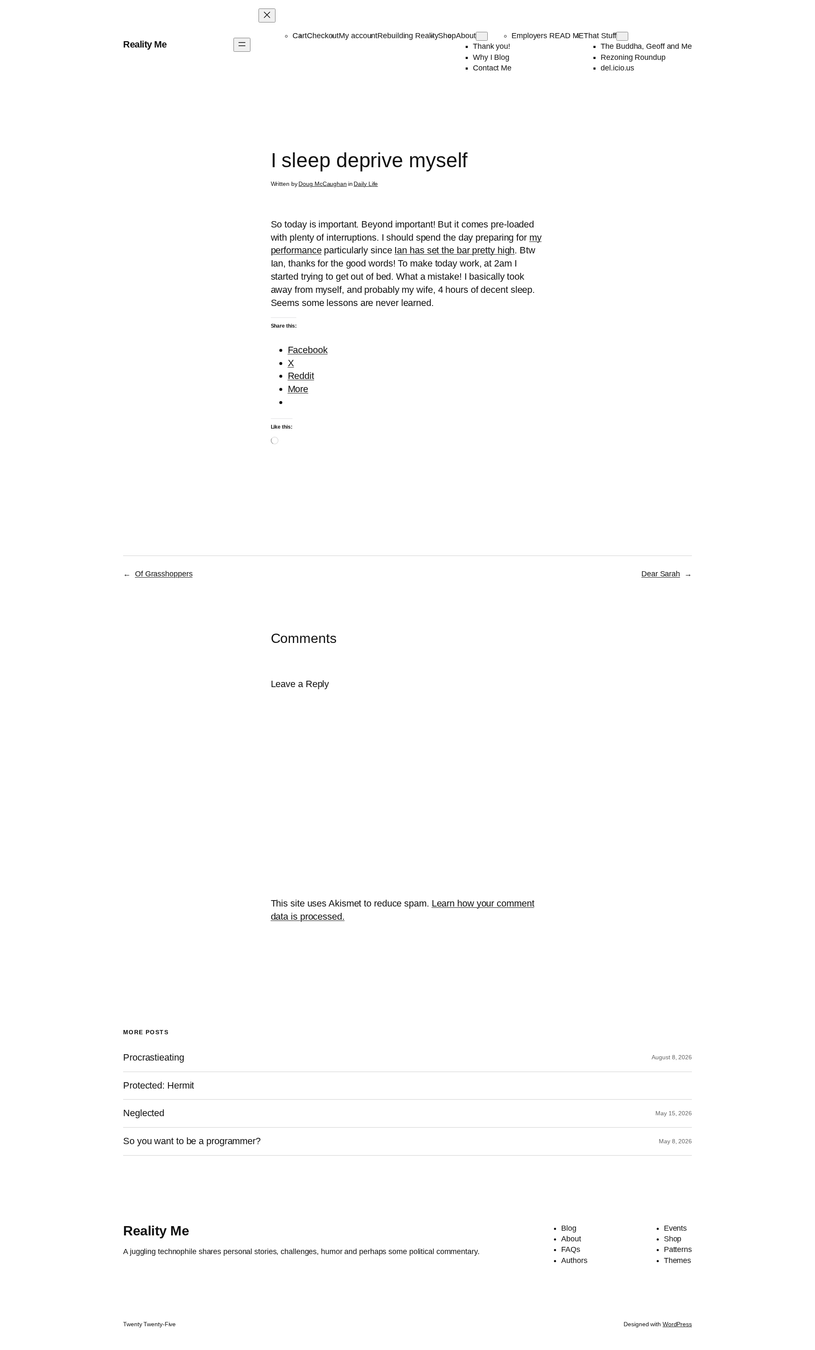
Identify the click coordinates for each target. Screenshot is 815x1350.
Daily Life (366, 183)
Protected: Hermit (158, 1086)
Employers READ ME (547, 35)
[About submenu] (482, 36)
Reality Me (144, 44)
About (466, 35)
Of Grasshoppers (164, 574)
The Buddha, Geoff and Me (646, 46)
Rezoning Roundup (633, 57)
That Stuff (600, 35)
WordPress (677, 1324)
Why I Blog (491, 57)
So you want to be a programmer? (192, 1141)
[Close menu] (267, 15)
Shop (447, 35)
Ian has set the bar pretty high (454, 250)
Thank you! (491, 46)
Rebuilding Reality (407, 35)
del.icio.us (617, 68)
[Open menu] (241, 45)
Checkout (323, 35)
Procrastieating (153, 1057)
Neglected (143, 1113)
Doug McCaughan (322, 183)
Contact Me (492, 68)
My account (358, 35)
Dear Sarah (660, 574)
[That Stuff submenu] (622, 36)
